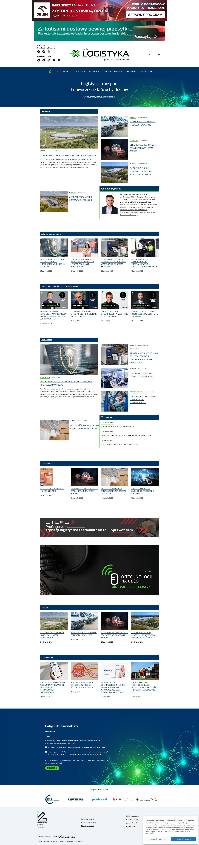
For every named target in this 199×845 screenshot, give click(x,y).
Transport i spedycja (136, 392)
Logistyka (43, 150)
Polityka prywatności (131, 816)
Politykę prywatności (80, 760)
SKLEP (150, 54)
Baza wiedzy (46, 340)
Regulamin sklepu (130, 826)
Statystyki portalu (87, 826)
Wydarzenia (107, 417)
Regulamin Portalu (131, 823)
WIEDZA (79, 71)
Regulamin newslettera (100, 760)
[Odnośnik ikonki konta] (159, 54)
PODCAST (144, 71)
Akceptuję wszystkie (184, 839)
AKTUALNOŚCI (63, 71)
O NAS (108, 71)
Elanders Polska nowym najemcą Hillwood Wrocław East (68, 155)
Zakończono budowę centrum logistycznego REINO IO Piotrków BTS (141, 171)
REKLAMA (118, 71)
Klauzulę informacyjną (63, 760)
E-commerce (134, 140)
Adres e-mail (50, 732)
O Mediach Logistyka (88, 822)
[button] (71, 71)
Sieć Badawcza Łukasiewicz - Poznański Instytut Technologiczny (61, 841)
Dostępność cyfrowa (131, 819)
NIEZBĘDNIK (94, 71)
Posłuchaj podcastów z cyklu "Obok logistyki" (59, 286)
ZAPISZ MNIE (52, 768)
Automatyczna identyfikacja (139, 345)
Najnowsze (45, 111)
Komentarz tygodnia (111, 189)
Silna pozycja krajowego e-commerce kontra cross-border (143, 148)
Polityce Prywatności (152, 825)
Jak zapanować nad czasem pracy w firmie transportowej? (143, 400)
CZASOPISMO (131, 71)
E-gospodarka (45, 377)
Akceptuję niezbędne (158, 839)
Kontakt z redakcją (87, 819)
